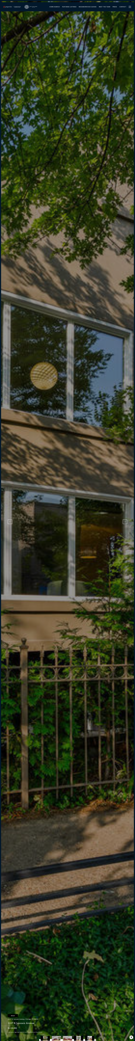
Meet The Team (104, 7)
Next (125, 522)
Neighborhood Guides (88, 7)
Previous (10, 522)
